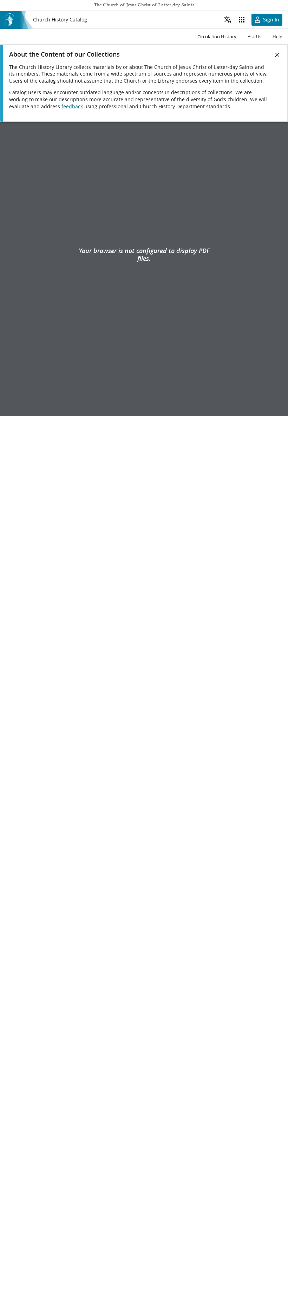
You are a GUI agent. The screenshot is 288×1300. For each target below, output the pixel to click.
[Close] (277, 55)
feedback (72, 106)
